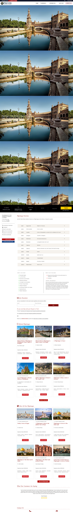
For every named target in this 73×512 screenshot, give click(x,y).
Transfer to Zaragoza (41, 235)
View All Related (43, 400)
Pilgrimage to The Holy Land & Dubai (25, 460)
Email (18, 303)
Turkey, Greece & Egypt (23, 423)
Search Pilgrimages (7, 232)
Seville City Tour (40, 254)
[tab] (51, 226)
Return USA (39, 264)
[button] (66, 208)
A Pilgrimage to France (59, 341)
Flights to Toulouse (41, 225)
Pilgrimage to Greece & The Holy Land (61, 424)
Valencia (38, 245)
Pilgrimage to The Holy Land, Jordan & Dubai (43, 460)
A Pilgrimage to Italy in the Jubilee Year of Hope (42, 424)
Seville (38, 251)
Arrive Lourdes (40, 229)
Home (37, 3)
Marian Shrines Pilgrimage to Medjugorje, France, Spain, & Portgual (24, 342)
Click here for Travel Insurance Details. (53, 289)
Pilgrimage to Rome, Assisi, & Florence (61, 378)
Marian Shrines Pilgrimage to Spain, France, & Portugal (43, 341)
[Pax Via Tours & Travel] (6, 3)
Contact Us (68, 3)
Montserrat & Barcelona (41, 238)
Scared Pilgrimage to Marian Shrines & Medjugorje (24, 378)
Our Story (61, 3)
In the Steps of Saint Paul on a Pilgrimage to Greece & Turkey (61, 460)
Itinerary (5, 227)
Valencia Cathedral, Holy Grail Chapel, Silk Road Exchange (48, 248)
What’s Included (7, 229)
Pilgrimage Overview (7, 225)
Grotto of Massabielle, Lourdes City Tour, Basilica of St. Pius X (49, 232)
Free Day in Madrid (40, 261)
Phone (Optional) (38, 303)
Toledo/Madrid (40, 258)
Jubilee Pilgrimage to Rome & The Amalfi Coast (43, 378)
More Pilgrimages (7, 234)
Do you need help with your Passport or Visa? (28, 309)
